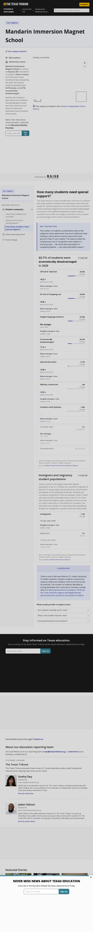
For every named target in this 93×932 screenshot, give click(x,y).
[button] (46, 466)
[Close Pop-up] (91, 877)
